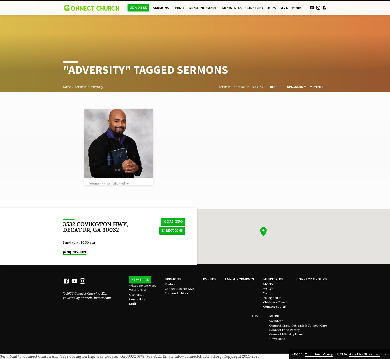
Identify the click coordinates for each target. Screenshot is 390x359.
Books (275, 87)
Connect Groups (260, 8)
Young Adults (272, 298)
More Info (173, 222)
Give (283, 8)
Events (178, 8)
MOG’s (268, 284)
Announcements (203, 8)
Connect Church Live (179, 289)
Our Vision (136, 295)
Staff (132, 304)
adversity (97, 87)
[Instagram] (318, 7)
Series (258, 87)
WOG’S (268, 289)
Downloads (277, 339)
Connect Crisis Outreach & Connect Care (298, 325)
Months (317, 87)
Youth (267, 293)
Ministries (232, 8)
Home (67, 87)
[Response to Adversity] (118, 143)
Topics (240, 87)
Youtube (170, 284)
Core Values (137, 299)
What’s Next (137, 290)
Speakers (295, 87)
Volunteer (276, 321)
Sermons (161, 8)
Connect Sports (274, 307)
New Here (138, 7)
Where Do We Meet (142, 286)
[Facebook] (324, 7)
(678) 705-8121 (74, 252)
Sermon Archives (176, 293)
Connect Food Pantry (284, 330)
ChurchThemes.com (96, 298)
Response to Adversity (108, 184)
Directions (172, 231)
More (296, 8)
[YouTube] (311, 7)
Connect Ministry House (286, 334)
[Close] (385, 354)
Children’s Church (275, 302)
